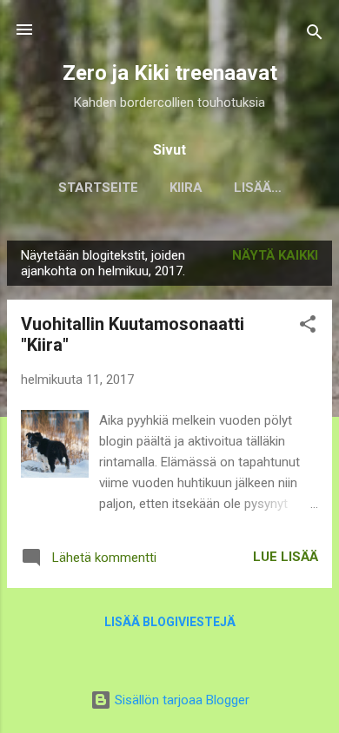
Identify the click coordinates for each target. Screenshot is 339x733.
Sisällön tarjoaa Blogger (180, 700)
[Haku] (314, 35)
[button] (307, 327)
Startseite (98, 187)
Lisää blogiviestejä (170, 622)
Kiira (186, 187)
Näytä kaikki (275, 255)
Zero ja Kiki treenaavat (170, 73)
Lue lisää (285, 557)
